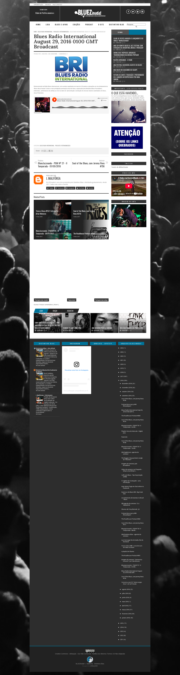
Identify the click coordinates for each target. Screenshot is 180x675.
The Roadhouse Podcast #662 (84, 233)
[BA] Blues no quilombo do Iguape (125, 70)
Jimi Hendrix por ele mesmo (102, 328)
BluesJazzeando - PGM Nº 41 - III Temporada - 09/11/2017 (47, 232)
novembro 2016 (127, 387)
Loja (48, 24)
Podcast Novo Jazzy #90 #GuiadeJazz (128, 405)
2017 (122, 376)
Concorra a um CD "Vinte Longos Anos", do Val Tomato (131, 583)
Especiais (124, 437)
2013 (122, 631)
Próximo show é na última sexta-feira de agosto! (50, 351)
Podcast (89, 24)
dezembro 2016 (127, 383)
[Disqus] (71, 270)
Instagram (71, 188)
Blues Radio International (47, 146)
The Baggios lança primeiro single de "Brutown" (132, 459)
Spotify (91, 188)
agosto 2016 (126, 589)
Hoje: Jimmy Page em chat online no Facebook (132, 487)
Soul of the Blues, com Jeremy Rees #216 (84, 212)
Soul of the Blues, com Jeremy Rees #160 (132, 399)
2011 (122, 639)
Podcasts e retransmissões (62, 146)
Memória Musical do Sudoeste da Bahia (46, 371)
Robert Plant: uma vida (72, 328)
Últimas (120, 32)
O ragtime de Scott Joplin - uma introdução (131, 481)
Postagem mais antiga (101, 300)
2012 (122, 635)
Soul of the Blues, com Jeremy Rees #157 (132, 524)
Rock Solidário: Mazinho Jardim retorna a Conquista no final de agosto (50, 376)
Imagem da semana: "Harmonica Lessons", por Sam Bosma (131, 560)
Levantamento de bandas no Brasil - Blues (132, 498)
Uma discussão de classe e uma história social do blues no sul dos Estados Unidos (47, 325)
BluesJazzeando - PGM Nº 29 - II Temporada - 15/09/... (131, 447)
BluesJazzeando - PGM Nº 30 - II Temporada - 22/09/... (131, 426)
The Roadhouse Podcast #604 (130, 416)
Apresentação (38, 5)
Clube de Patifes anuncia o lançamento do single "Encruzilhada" (128, 39)
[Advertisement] (71, 128)
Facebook (61, 188)
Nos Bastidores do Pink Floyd (131, 328)
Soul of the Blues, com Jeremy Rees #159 (132, 420)
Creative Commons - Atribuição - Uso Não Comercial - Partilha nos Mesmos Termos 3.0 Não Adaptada (90, 654)
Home (38, 24)
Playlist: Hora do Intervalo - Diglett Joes (132, 432)
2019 (122, 368)
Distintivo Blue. (99, 664)
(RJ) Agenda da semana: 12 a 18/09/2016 (130, 504)
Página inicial (71, 300)
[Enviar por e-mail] (42, 151)
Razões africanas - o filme (122, 60)
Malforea (89, 664)
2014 (122, 627)
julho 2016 (125, 593)
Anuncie (48, 5)
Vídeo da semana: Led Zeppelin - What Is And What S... (131, 470)
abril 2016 (125, 606)
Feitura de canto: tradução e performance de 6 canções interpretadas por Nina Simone (128, 77)
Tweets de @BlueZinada (119, 167)
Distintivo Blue (116, 24)
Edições (76, 24)
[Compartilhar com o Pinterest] (52, 151)
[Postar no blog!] (45, 151)
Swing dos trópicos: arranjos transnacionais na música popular (126, 54)
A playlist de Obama (127, 551)
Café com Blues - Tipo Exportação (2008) (131, 476)
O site (101, 24)
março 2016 (125, 610)
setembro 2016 (127, 396)
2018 (122, 372)
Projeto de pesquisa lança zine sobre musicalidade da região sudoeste (50, 399)
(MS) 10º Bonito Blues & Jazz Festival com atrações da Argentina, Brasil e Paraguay (128, 46)
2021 (122, 360)
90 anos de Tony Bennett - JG (130, 509)
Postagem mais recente (41, 300)
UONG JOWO (94, 666)
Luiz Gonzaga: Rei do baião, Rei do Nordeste (132, 541)
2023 (122, 352)
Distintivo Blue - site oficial (45, 348)
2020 (122, 364)
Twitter (51, 188)
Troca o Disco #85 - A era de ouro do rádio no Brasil (131, 546)
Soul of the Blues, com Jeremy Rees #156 (132, 577)
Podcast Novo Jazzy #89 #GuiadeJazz (128, 514)
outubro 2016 (126, 391)
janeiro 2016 (126, 618)
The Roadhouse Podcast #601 (130, 555)
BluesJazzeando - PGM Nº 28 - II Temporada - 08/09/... (131, 529)
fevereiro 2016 (126, 614)
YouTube (81, 188)
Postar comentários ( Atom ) (49, 305)
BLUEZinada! (80, 664)
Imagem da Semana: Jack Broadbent (129, 464)
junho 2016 (125, 597)
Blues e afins (61, 24)
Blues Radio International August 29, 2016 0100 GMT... (131, 572)
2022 (122, 356)
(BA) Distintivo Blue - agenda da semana (131, 535)
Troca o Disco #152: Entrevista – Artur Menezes (47, 212)
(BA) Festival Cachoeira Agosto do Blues (127, 65)
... (137, 32)
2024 (122, 348)
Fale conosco (57, 5)
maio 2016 (125, 601)
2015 (122, 623)
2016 (122, 380)
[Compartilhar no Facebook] (50, 151)
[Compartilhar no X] (47, 151)
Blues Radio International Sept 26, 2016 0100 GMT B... (132, 411)
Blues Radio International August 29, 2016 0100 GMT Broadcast (66, 41)
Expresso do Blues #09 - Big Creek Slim (132, 493)
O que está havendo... (124, 93)
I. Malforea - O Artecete (44, 395)
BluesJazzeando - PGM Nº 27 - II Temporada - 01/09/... (131, 566)
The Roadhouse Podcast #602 (130, 519)
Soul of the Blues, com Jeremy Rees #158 (132, 441)
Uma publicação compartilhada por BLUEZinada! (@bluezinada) (85, 391)
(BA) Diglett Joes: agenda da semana (130, 453)
